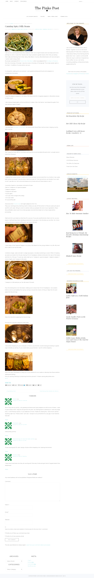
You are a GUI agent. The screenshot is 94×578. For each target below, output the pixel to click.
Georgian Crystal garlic (20, 127)
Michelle (15, 454)
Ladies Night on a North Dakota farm (77, 296)
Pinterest (81, 73)
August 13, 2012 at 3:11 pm (19, 440)
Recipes (26, 29)
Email (7, 512)
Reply (6, 419)
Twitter (87, 73)
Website (7, 519)
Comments (32, 564)
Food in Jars (17, 203)
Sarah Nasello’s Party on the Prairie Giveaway (75, 318)
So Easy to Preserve (52, 61)
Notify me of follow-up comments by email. (18, 533)
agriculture (38, 29)
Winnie (15, 399)
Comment (8, 481)
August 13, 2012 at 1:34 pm (20, 424)
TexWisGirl (16, 423)
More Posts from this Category (75, 263)
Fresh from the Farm (72, 166)
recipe (49, 29)
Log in (29, 560)
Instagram (75, 73)
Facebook (69, 73)
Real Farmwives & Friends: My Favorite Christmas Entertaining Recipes (77, 235)
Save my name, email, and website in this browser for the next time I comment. (26, 529)
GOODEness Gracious (72, 160)
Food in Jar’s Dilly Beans (26, 61)
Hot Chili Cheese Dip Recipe (75, 124)
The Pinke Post (47, 9)
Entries (31, 562)
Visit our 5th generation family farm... (77, 177)
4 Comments (29, 23)
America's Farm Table (17, 29)
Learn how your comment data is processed (38, 545)
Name (7, 504)
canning (45, 29)
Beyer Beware (70, 157)
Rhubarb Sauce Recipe (73, 256)
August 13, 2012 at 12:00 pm (20, 400)
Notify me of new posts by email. (15, 536)
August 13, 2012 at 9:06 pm (20, 456)
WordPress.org (31, 566)
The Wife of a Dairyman (72, 163)
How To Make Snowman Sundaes (77, 213)
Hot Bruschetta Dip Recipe (75, 116)
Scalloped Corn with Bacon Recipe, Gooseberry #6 (75, 132)
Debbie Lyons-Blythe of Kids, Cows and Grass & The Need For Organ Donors (77, 340)
